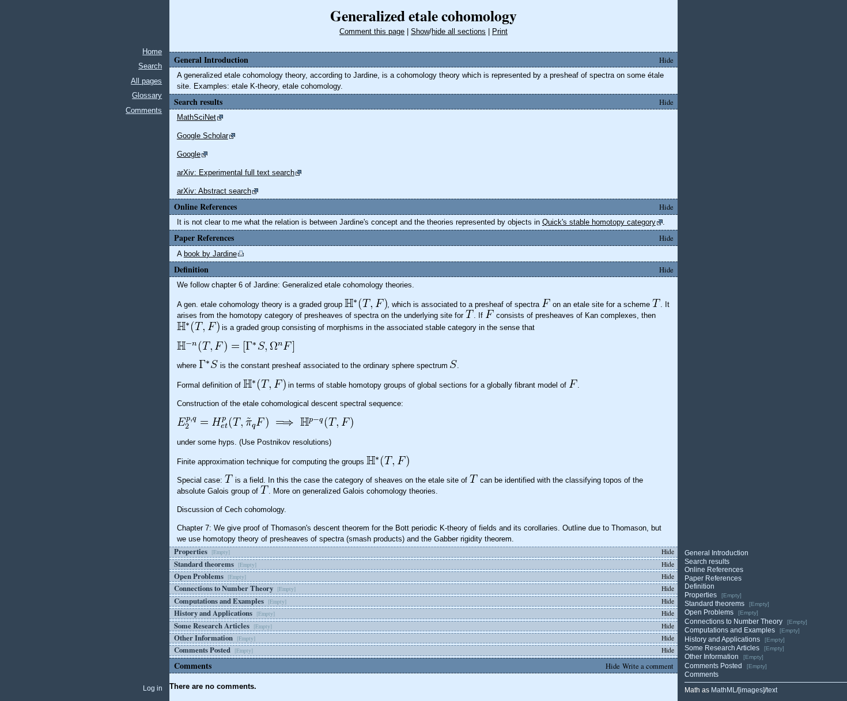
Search (150, 66)
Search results (707, 561)
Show (420, 31)
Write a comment (648, 666)
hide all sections (459, 31)
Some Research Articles (722, 648)
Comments (144, 110)
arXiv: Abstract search (214, 191)
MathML (723, 690)
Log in (152, 688)
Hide (666, 60)
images (751, 690)
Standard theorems (714, 603)
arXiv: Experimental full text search (235, 172)
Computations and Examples (730, 630)
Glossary (147, 95)
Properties (701, 595)
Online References (714, 569)
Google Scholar (202, 135)
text (771, 690)
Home (152, 51)
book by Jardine (210, 253)
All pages (146, 81)
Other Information (712, 656)
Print (500, 31)
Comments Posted (713, 665)
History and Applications (722, 639)
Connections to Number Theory (733, 621)
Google (189, 154)
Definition (699, 586)
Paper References (713, 578)
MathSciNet (196, 117)
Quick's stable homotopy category (599, 222)
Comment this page (371, 31)
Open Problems (709, 612)
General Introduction (716, 553)
